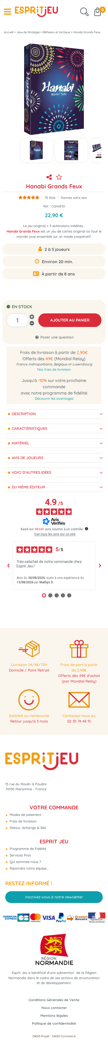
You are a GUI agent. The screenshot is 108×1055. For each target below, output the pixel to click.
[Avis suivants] (100, 565)
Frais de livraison (23, 821)
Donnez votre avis (74, 198)
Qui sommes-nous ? (25, 862)
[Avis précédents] (8, 565)
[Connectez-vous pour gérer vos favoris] (59, 177)
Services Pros (20, 855)
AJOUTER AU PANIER (69, 320)
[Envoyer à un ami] (49, 177)
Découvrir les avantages (54, 398)
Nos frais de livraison (54, 369)
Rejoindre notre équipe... (29, 868)
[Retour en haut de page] (97, 1039)
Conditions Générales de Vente (54, 1000)
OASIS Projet (41, 1036)
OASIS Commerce (63, 1036)
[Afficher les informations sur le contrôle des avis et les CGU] (86, 529)
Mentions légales (54, 1015)
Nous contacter (54, 1008)
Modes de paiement (25, 815)
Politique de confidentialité (54, 1023)
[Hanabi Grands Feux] (36, 150)
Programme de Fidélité (27, 849)
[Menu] (7, 12)
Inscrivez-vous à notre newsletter (54, 897)
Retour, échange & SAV (27, 828)
